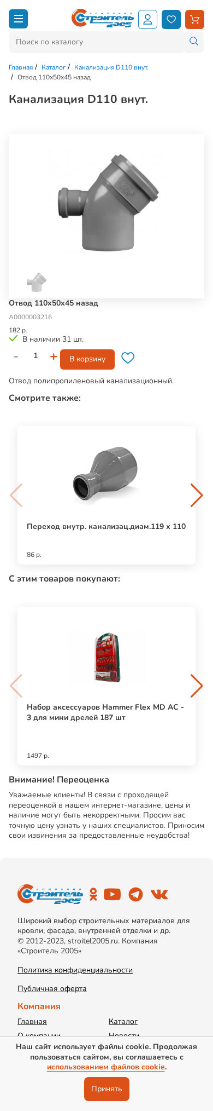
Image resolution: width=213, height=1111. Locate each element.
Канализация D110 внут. (111, 68)
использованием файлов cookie (106, 1067)
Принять (106, 1089)
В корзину (87, 359)
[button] (197, 495)
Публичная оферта (52, 989)
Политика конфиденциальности (75, 970)
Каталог (54, 68)
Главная (21, 68)
